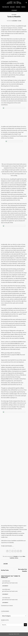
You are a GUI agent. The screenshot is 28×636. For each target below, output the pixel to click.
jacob (19, 20)
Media (23, 7)
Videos (18, 7)
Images (12, 7)
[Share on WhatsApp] (7, 551)
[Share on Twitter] (12, 551)
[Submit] (25, 624)
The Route (5, 7)
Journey (14, 10)
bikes (24, 556)
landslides (12, 558)
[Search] (26, 2)
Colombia (14, 14)
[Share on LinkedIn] (20, 551)
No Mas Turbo (5, 570)
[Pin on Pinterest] (18, 551)
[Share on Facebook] (10, 551)
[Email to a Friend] (15, 551)
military (16, 558)
